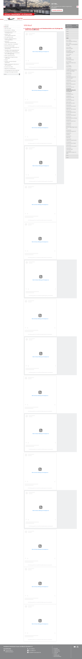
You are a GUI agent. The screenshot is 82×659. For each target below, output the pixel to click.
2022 (67, 38)
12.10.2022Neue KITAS (68, 66)
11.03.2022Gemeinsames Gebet (71, 142)
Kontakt (56, 648)
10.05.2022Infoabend (68, 123)
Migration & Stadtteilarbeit (10, 68)
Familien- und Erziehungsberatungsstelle (10, 35)
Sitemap (56, 652)
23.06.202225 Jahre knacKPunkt (71, 120)
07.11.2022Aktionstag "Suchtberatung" (70, 58)
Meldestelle (56, 655)
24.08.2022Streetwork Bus (69, 93)
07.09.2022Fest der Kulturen (70, 86)
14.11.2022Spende (68, 55)
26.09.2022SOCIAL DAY (69, 73)
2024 (67, 33)
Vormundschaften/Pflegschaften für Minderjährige (12, 48)
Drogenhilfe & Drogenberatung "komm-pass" (11, 58)
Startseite (7, 25)
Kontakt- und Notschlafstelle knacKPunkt (10, 62)
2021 (67, 155)
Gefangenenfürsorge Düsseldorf (11, 71)
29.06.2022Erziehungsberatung (71, 111)
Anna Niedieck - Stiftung (10, 30)
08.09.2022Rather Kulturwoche (70, 83)
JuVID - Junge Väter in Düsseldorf (11, 44)
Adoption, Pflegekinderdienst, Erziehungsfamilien (11, 39)
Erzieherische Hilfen (9, 66)
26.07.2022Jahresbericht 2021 (70, 102)
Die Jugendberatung (9, 37)
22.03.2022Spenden (68, 136)
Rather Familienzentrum (10, 55)
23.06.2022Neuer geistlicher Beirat (71, 117)
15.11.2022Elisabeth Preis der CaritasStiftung (70, 51)
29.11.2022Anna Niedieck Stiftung (71, 41)
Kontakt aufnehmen (57, 10)
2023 (67, 36)
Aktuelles (6, 26)
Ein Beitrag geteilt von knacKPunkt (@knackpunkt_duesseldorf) (41, 67)
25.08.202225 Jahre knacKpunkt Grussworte (71, 90)
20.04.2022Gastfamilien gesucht (71, 130)
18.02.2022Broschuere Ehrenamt (71, 145)
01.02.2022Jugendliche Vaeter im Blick (71, 152)
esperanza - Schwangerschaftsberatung (10, 42)
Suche (55, 653)
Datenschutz (57, 651)
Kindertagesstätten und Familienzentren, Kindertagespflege (12, 53)
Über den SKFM (8, 28)
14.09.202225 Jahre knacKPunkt (71, 80)
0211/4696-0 (32, 648)
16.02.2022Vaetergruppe (69, 148)
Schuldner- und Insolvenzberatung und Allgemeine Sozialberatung (12, 51)
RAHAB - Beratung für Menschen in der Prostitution (12, 65)
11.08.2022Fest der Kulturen (70, 99)
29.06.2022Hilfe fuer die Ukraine (71, 108)
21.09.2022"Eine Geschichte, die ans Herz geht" (71, 77)
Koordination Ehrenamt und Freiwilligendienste (10, 32)
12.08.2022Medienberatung (70, 96)
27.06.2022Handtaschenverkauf (71, 114)
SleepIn (6, 59)
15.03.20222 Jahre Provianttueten (71, 139)
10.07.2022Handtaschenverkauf (71, 105)
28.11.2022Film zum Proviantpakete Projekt (71, 44)
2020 (67, 157)
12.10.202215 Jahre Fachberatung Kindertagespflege (71, 70)
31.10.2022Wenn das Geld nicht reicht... (71, 62)
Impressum (56, 649)
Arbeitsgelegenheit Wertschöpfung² (12, 70)
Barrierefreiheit (57, 656)
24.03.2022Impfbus (68, 133)
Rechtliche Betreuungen (10, 45)
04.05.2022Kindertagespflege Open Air (71, 127)
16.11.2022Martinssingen (69, 48)
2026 (67, 29)
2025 (67, 31)
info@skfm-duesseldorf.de (35, 652)
